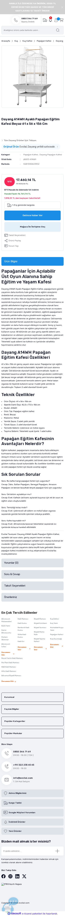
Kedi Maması (23, 619)
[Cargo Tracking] (45, 20)
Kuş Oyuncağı (56, 639)
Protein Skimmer (5, 638)
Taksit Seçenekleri (14, 585)
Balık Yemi (5, 626)
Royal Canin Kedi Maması (12, 658)
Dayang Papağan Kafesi (51, 155)
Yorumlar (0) (11, 562)
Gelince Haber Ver (33, 215)
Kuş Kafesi (54, 619)
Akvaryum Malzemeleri (6, 620)
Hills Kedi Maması (8, 671)
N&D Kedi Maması (8, 667)
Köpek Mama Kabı (39, 633)
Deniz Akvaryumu (6, 631)
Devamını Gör (5, 653)
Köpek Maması (40, 619)
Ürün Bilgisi (10, 261)
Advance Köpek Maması (11, 676)
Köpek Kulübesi (40, 623)
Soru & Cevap (12, 574)
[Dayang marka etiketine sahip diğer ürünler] (8, 131)
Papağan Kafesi (30, 155)
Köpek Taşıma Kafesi (39, 640)
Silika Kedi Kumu (22, 635)
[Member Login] (56, 20)
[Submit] (57, 851)
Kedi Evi (21, 641)
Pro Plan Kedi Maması (10, 663)
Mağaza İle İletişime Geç (32, 226)
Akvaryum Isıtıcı (5, 645)
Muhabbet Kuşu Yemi (56, 629)
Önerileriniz (10, 597)
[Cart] (61, 20)
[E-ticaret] (32, 913)
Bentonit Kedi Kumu (23, 629)
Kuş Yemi (54, 623)
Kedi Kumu (22, 623)
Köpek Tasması (40, 628)
